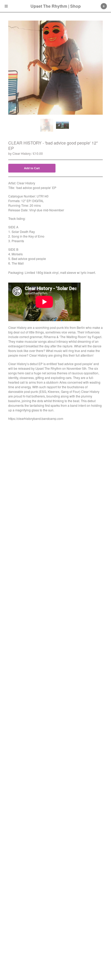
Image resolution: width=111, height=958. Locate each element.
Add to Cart (32, 168)
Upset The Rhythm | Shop (55, 6)
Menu (6, 6)
